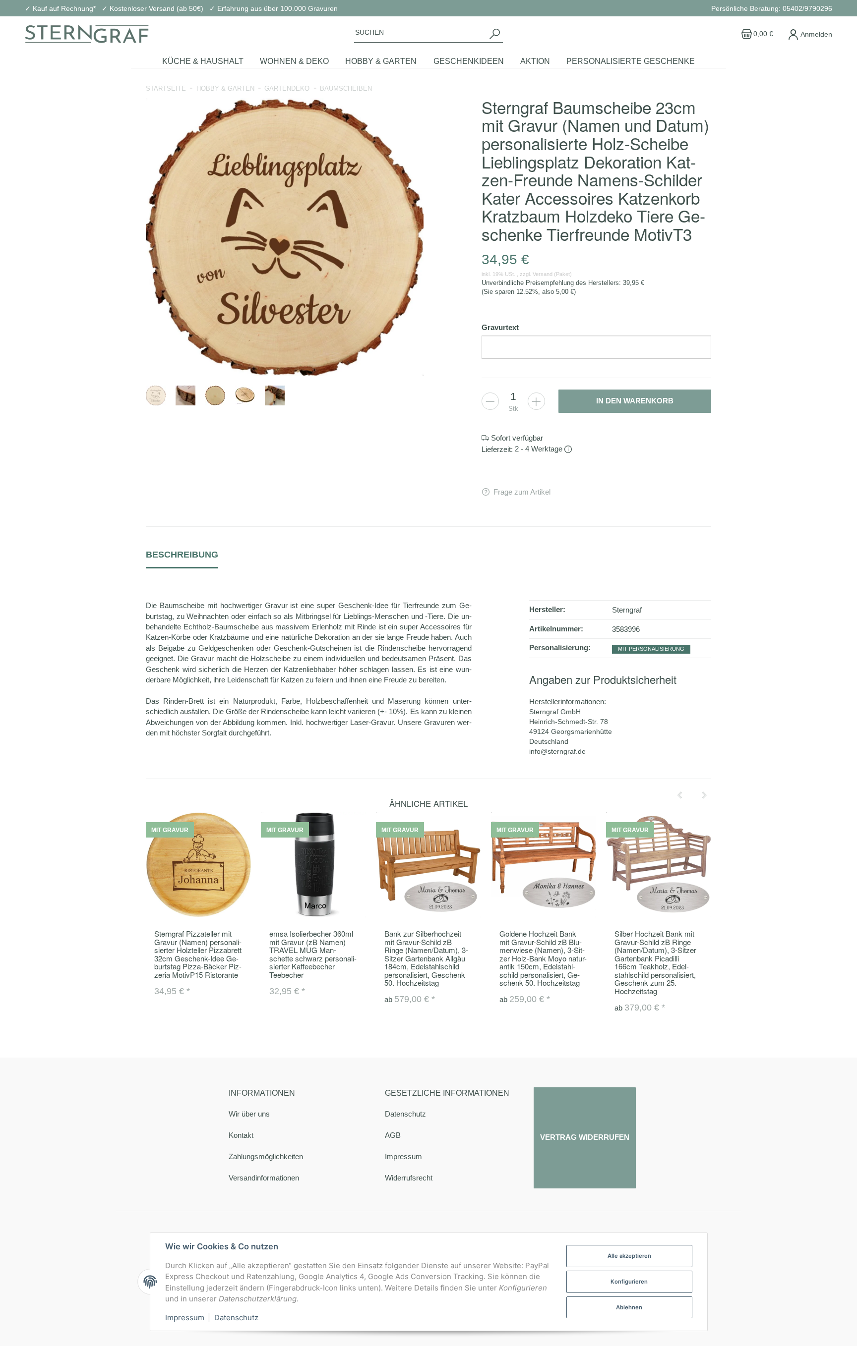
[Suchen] (495, 34)
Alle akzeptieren (629, 1255)
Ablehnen (629, 1307)
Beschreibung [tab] (182, 554)
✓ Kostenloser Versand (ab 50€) (152, 8)
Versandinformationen (264, 1178)
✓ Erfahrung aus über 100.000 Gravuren (273, 8)
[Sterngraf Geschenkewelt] (87, 34)
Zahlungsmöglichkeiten (266, 1156)
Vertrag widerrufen (584, 1137)
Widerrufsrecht (408, 1178)
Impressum (403, 1156)
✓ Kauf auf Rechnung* (60, 8)
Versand (543, 274)
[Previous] (679, 795)
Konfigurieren (629, 1281)
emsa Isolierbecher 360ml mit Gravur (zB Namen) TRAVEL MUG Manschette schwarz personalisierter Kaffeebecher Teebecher (313, 954)
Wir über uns (249, 1114)
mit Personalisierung (651, 648)
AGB (393, 1135)
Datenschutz (405, 1114)
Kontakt (241, 1135)
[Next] (704, 795)
